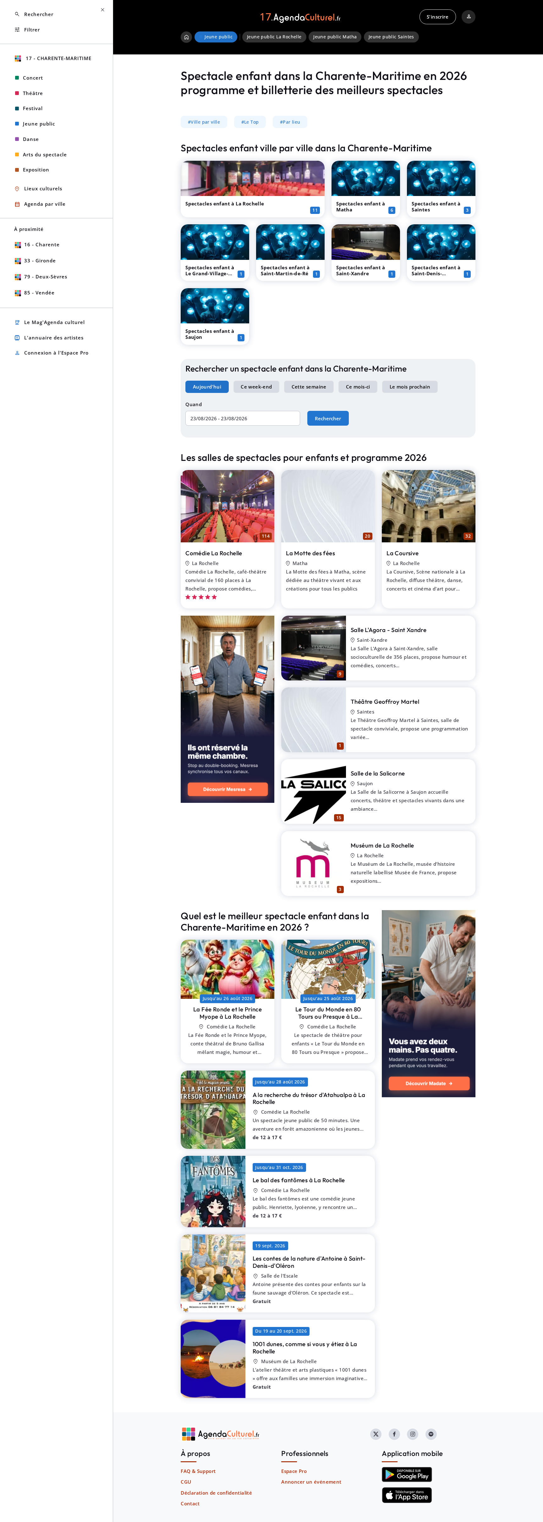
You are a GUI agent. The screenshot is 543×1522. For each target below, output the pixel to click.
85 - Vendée (39, 292)
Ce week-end (256, 386)
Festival (33, 108)
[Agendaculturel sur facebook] (394, 1434)
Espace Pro (294, 1471)
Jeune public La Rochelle (274, 37)
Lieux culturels (38, 189)
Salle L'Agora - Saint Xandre (388, 630)
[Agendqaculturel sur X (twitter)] (375, 1434)
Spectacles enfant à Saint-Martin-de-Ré (285, 270)
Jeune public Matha (335, 37)
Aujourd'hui (207, 386)
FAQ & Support (198, 1471)
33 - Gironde (40, 260)
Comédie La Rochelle (213, 553)
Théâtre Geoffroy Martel (385, 701)
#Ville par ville (204, 122)
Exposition (36, 169)
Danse (31, 139)
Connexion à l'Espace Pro (51, 353)
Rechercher (328, 418)
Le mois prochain (410, 386)
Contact (190, 1503)
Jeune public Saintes (391, 37)
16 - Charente (42, 244)
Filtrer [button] (27, 29)
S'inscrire (437, 17)
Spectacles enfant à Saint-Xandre (360, 270)
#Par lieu (290, 122)
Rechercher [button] (33, 14)
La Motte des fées (310, 553)
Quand (193, 404)
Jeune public (39, 123)
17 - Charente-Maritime (57, 58)
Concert (33, 78)
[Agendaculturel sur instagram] (412, 1434)
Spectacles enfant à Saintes (436, 206)
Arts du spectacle (45, 154)
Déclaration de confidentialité (216, 1493)
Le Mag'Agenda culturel (49, 322)
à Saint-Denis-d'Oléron (309, 1262)
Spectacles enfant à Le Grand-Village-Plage (209, 273)
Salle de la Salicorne (378, 773)
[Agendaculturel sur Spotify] (431, 1434)
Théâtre (33, 93)
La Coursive (403, 553)
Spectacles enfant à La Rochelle (224, 203)
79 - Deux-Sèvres (45, 276)
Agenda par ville (40, 204)
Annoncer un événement (311, 1482)
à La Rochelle (227, 1012)
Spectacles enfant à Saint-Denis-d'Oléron (436, 273)
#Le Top (250, 122)
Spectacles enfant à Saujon (209, 334)
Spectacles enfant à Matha (360, 206)
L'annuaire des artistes (49, 337)
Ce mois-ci (358, 386)
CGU (186, 1482)
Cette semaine (309, 386)
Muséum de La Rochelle (382, 845)
